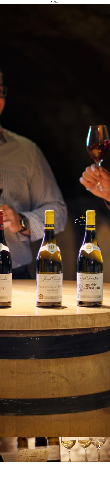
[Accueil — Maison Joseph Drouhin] (55, 2)
